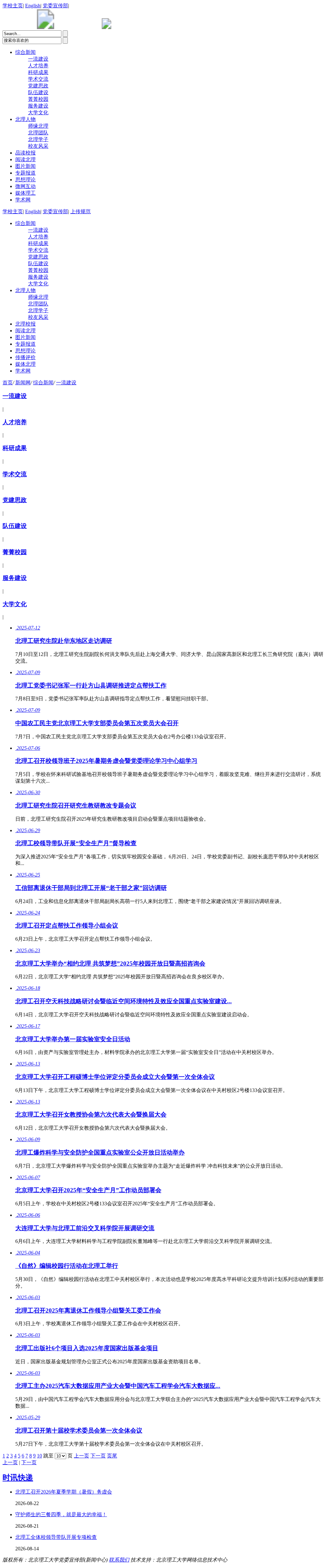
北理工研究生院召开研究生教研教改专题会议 (75, 805)
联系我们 (119, 1559)
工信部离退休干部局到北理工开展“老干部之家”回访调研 (91, 888)
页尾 (112, 1455)
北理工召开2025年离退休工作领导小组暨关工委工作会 (88, 1310)
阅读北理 (25, 159)
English (32, 5)
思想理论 (25, 179)
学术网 (23, 199)
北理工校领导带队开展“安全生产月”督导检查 (76, 843)
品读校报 (25, 152)
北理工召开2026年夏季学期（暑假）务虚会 (63, 1491)
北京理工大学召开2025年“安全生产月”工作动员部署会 (88, 1190)
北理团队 (38, 132)
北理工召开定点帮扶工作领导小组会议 (66, 925)
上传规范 (80, 211)
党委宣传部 (55, 5)
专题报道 (25, 173)
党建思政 (38, 85)
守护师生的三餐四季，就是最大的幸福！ (61, 1514)
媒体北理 (25, 364)
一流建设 (38, 59)
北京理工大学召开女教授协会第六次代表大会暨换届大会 (91, 1114)
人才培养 (38, 65)
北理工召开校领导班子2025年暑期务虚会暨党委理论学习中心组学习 (106, 760)
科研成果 (38, 72)
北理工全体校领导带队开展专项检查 (56, 1537)
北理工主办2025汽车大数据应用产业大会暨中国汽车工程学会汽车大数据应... (117, 1385)
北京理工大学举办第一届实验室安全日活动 (72, 1039)
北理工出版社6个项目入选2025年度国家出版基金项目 (86, 1348)
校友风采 (38, 146)
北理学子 (38, 139)
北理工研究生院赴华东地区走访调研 (63, 640)
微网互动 (25, 186)
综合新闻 (25, 52)
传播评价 (25, 357)
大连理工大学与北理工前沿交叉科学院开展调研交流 (84, 1228)
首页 (8, 382)
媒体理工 (25, 193)
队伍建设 (38, 92)
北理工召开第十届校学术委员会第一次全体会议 (78, 1430)
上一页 (81, 1455)
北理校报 (25, 324)
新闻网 (23, 382)
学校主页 (13, 5)
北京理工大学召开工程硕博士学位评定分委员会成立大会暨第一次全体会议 (115, 1076)
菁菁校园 (38, 99)
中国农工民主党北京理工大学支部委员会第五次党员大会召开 (97, 723)
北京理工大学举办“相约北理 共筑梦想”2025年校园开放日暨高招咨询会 (110, 963)
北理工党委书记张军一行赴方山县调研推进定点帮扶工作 (91, 685)
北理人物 (25, 119)
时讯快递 (18, 1477)
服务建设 (38, 106)
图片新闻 (25, 166)
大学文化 (38, 112)
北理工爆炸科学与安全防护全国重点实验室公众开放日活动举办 (100, 1152)
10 (39, 1455)
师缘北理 (38, 126)
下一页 (98, 1455)
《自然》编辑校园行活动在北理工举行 (66, 1265)
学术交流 (38, 79)
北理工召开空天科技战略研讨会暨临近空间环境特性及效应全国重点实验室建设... (123, 1001)
